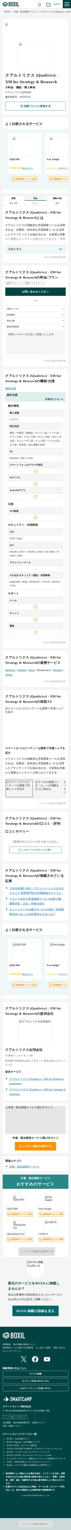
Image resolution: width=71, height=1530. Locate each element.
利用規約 (7, 1344)
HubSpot (10, 670)
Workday (58, 670)
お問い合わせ (59, 1348)
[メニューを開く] (67, 4)
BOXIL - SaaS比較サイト (18, 1439)
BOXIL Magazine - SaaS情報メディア (23, 1442)
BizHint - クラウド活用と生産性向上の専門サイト (29, 1465)
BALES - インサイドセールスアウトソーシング (28, 1452)
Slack (32, 670)
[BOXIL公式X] (24, 1359)
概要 (14, 198)
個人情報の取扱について (24, 1344)
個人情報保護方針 (21, 1423)
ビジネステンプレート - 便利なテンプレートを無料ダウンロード (36, 1458)
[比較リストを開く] (39, 4)
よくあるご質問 (43, 1348)
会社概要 (7, 1423)
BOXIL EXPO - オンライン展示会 (22, 1445)
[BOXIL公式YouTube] (47, 1359)
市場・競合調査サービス (25, 12)
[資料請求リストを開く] (48, 4)
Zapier (9, 674)
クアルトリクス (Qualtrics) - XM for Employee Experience (36, 1081)
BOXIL (7, 12)
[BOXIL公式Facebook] (35, 1359)
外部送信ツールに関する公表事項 (18, 1348)
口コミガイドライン (12, 1351)
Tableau (22, 670)
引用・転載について (12, 1426)
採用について (38, 1423)
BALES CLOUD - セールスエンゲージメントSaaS (29, 1455)
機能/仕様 (57, 198)
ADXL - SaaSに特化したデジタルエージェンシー (29, 1462)
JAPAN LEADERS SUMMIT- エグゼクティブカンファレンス (34, 1449)
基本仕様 (10, 388)
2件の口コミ (27, 168)
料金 (36, 198)
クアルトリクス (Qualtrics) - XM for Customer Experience (37, 1092)
